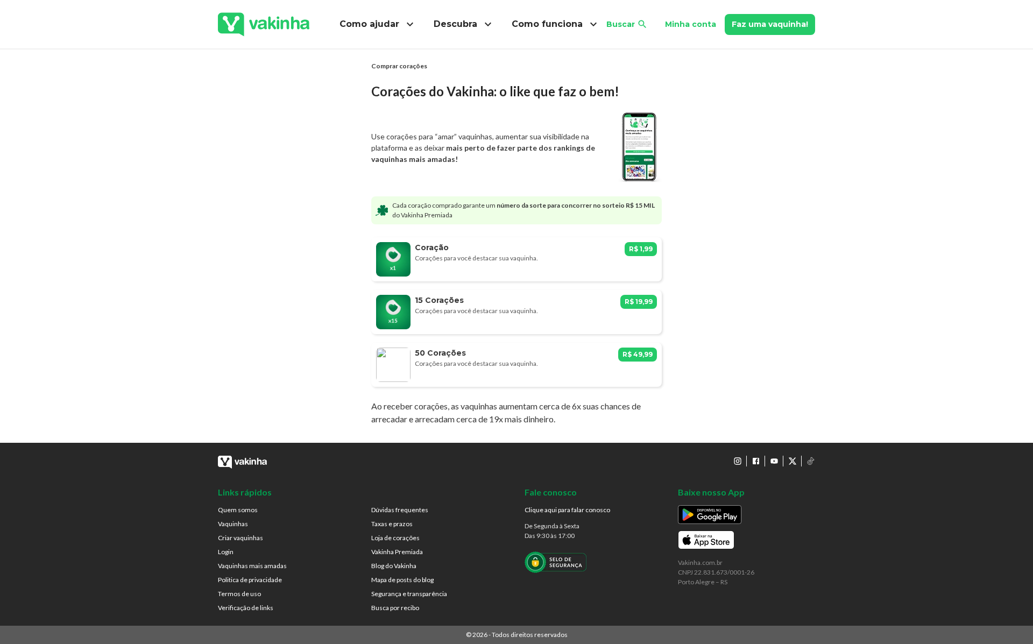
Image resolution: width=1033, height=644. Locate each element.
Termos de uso (239, 594)
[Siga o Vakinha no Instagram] (737, 461)
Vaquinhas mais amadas (252, 566)
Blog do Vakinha (393, 566)
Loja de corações (395, 538)
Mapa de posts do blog (402, 580)
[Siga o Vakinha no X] (792, 461)
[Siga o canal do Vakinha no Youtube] (774, 461)
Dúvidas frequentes (399, 510)
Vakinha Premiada (397, 552)
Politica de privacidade (250, 580)
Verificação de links (245, 608)
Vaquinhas (233, 524)
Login (226, 552)
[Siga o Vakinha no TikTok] (810, 461)
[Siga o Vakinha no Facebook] (756, 461)
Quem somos (238, 510)
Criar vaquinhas (240, 538)
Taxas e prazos (392, 524)
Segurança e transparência (409, 594)
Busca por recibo (395, 608)
